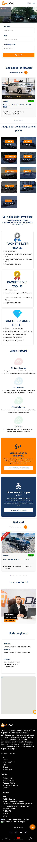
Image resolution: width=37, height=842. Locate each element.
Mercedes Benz (9, 762)
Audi (4, 757)
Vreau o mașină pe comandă (18, 468)
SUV (8, 201)
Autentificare (8, 778)
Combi (27, 142)
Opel (5, 765)
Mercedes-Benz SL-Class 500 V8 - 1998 (17, 106)
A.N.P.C (5, 814)
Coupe (27, 156)
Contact (6, 788)
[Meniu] (34, 3)
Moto (27, 171)
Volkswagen (7, 769)
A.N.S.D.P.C (7, 811)
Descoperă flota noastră (18, 510)
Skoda (5, 767)
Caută (20, 55)
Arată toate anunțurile (16, 72)
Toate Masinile (8, 780)
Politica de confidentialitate (13, 801)
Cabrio (9, 142)
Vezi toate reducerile (16, 527)
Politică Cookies (9, 799)
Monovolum (11, 171)
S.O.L (5, 816)
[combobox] (18, 30)
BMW (5, 760)
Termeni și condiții (10, 809)
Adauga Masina (9, 783)
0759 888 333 (10, 621)
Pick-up (9, 186)
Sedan (27, 186)
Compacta (11, 156)
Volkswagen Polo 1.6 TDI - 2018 (16, 559)
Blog (4, 796)
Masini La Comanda (10, 785)
